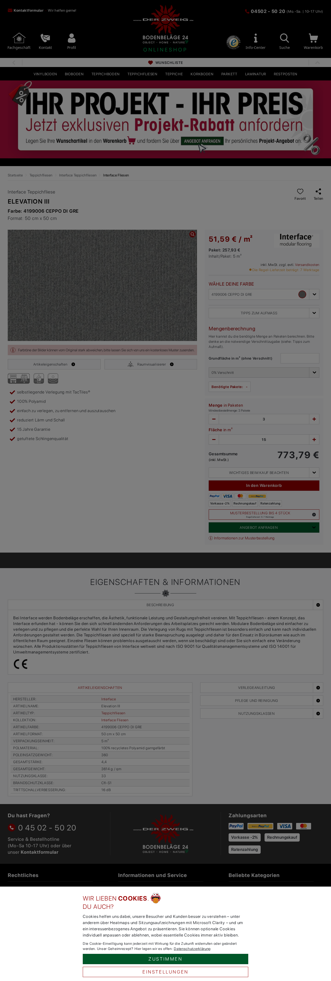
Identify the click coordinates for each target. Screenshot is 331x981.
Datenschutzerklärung (192, 949)
